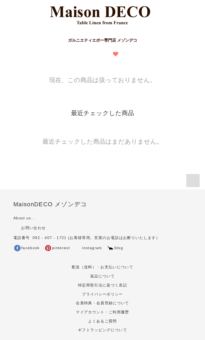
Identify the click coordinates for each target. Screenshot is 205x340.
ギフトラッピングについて (102, 330)
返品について (102, 276)
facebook (30, 248)
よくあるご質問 (102, 321)
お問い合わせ (33, 228)
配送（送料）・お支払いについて (102, 267)
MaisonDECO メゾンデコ (50, 204)
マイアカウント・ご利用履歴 (102, 312)
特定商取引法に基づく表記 (102, 285)
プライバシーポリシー (102, 294)
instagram (91, 248)
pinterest (61, 248)
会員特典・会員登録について (102, 303)
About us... (24, 218)
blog (119, 248)
